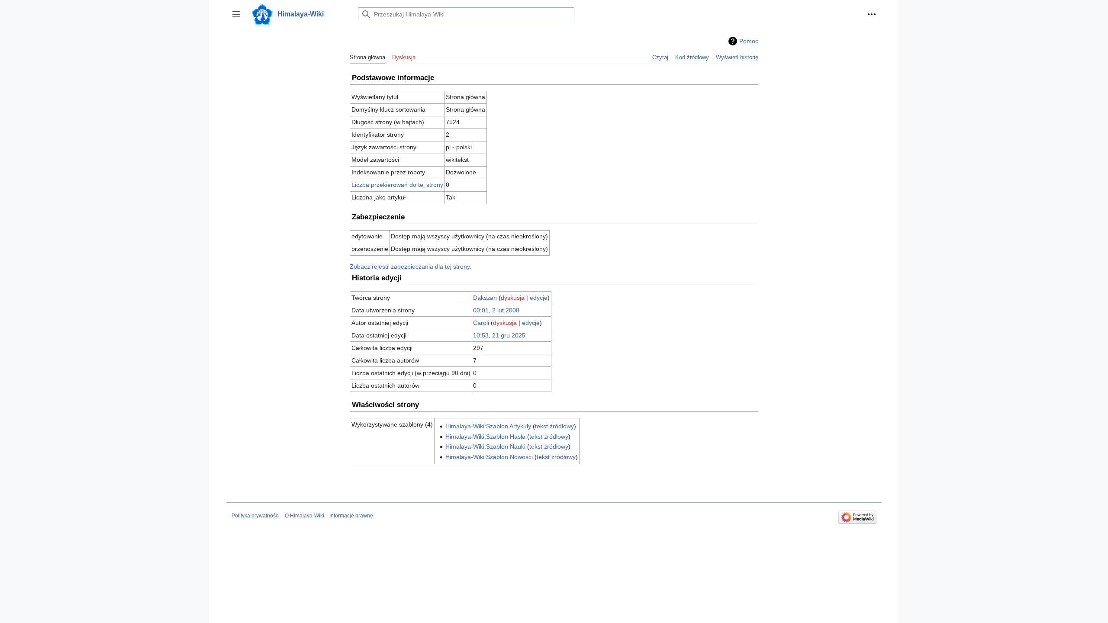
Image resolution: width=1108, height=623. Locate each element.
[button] (236, 14)
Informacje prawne (351, 516)
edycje (539, 297)
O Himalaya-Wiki (304, 516)
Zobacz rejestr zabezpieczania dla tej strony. (410, 266)
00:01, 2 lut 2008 (496, 310)
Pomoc (748, 41)
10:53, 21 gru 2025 (499, 335)
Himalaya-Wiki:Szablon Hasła (485, 436)
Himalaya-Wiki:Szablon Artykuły (488, 426)
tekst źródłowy (554, 426)
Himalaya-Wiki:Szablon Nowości (489, 456)
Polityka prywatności (256, 516)
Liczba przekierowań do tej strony (397, 184)
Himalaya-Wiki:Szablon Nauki (485, 446)
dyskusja (513, 297)
